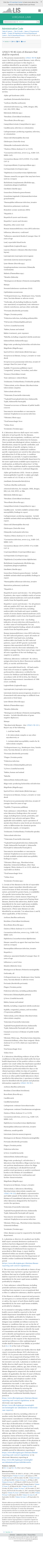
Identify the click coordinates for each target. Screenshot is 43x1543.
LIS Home (12, 1535)
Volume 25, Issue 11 (8, 1482)
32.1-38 (8, 1346)
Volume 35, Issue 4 (13, 1493)
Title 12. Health (18, 31)
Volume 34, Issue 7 (19, 1488)
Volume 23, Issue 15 (21, 1480)
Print (14, 41)
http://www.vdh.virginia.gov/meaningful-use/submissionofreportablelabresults (17, 1461)
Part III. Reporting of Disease (16, 35)
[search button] (38, 21)
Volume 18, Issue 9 (8, 1478)
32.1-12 (6, 1468)
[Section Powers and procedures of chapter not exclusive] (3, 41)
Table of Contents (7, 31)
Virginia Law (21, 17)
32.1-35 (13, 1468)
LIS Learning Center (15, 2)
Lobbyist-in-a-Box (21, 1535)
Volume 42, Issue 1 (21, 1497)
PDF (19, 41)
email (24, 41)
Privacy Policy (31, 1535)
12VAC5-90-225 (33, 725)
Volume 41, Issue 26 (28, 1495)
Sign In (30, 1540)
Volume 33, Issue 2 (28, 1486)
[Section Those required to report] (10, 41)
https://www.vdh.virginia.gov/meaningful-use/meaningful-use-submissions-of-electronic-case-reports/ (20, 1407)
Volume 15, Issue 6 (19, 1476)
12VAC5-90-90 (30, 58)
